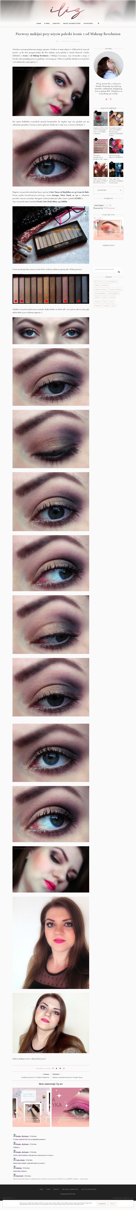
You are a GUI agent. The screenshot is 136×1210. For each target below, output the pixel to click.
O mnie (47, 23)
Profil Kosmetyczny (72, 23)
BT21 (96, 281)
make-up (105, 297)
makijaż (112, 297)
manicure (97, 301)
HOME (39, 23)
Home (41, 1189)
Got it (112, 1203)
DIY (105, 281)
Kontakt (56, 23)
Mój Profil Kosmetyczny (70, 1189)
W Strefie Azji (113, 281)
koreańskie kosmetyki (101, 289)
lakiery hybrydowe (100, 293)
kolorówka (105, 285)
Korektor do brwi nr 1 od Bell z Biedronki (35, 1077)
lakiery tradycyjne (113, 293)
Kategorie (88, 23)
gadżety (97, 285)
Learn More (102, 1203)
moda (104, 301)
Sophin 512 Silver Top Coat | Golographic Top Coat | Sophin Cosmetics (101, 130)
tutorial (106, 305)
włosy (113, 305)
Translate (111, 208)
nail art (111, 301)
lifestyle (97, 297)
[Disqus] (50, 1156)
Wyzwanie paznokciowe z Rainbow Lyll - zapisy (101, 157)
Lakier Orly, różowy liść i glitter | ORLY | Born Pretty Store (101, 181)
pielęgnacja (98, 305)
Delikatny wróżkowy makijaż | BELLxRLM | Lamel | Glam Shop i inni (108, 233)
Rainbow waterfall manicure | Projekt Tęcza (67, 1077)
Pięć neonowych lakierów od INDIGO (116, 156)
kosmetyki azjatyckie (115, 289)
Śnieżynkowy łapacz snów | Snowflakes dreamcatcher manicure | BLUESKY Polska (116, 131)
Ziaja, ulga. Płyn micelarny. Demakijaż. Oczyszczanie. (116, 181)
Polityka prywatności (89, 1189)
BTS (101, 281)
